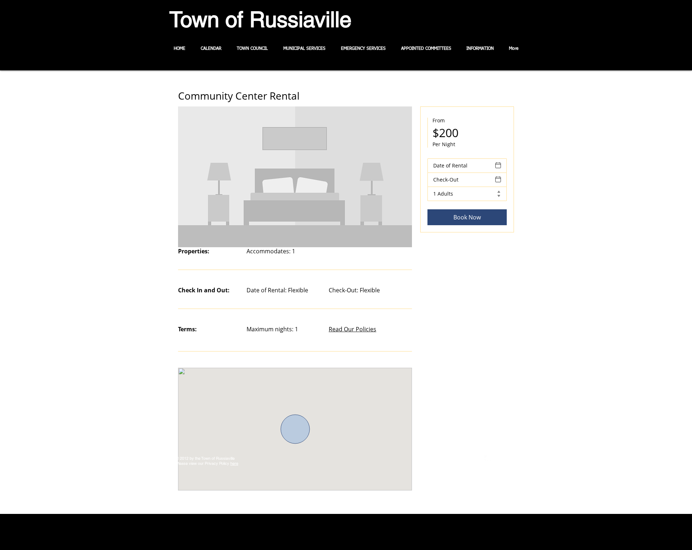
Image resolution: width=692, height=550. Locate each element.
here (234, 463)
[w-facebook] (488, 458)
